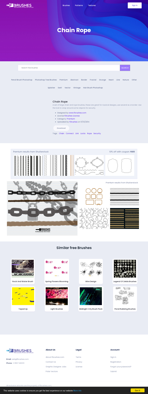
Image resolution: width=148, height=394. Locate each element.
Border (84, 80)
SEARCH (125, 68)
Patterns (79, 5)
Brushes (66, 5)
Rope (89, 133)
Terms (78, 357)
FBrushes (73, 121)
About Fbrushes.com (55, 357)
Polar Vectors (52, 371)
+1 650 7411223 (18, 363)
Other (134, 80)
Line (118, 80)
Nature (126, 80)
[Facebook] (53, 138)
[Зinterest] (56, 138)
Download (61, 128)
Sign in (113, 357)
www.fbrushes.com (77, 112)
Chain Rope (60, 101)
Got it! (137, 390)
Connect (70, 133)
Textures (92, 5)
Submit (113, 371)
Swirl (60, 87)
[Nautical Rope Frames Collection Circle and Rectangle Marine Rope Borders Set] (94, 196)
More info (77, 390)
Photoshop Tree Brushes (46, 80)
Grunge (102, 80)
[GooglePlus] (58, 138)
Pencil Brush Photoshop (21, 80)
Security (97, 133)
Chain (61, 133)
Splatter (51, 87)
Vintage (76, 87)
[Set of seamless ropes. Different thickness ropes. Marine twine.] (58, 165)
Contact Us (51, 362)
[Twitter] (54, 138)
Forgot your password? (120, 367)
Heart (111, 80)
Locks (82, 133)
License (79, 367)
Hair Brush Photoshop (93, 87)
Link (77, 133)
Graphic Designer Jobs (56, 367)
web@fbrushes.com (20, 359)
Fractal (93, 80)
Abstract (74, 80)
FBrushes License (72, 115)
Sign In (134, 5)
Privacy (79, 362)
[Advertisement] (74, 40)
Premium (64, 80)
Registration (115, 362)
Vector (68, 87)
